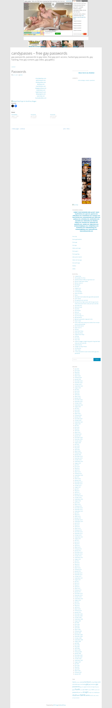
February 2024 (78, 377)
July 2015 (77, 513)
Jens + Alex (66, 129)
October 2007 (78, 658)
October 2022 (78, 403)
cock (99, 682)
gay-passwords (78, 317)
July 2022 (77, 408)
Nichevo (77, 329)
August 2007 (78, 662)
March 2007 (78, 670)
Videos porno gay (76, 248)
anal (81, 682)
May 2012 (77, 564)
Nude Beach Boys (79, 331)
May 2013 (77, 543)
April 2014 (77, 526)
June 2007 (77, 665)
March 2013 (78, 547)
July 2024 (77, 369)
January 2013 (78, 550)
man (86, 689)
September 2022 (79, 405)
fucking (84, 684)
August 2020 (78, 442)
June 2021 (77, 427)
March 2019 (78, 472)
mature (89, 689)
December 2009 (79, 614)
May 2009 (77, 626)
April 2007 (77, 669)
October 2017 (78, 485)
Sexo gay (74, 245)
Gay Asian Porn (78, 305)
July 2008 (77, 643)
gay (87, 684)
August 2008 (78, 641)
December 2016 (79, 495)
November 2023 (79, 382)
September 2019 (79, 461)
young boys (77, 697)
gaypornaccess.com (88, 686)
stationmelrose (78, 345)
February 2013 (78, 549)
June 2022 (77, 410)
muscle (95, 689)
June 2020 (77, 446)
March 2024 (78, 376)
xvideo (73, 268)
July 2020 (77, 444)
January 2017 (78, 494)
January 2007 (78, 674)
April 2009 (77, 627)
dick (76, 684)
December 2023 (79, 381)
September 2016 (79, 499)
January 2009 (78, 633)
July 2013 (77, 540)
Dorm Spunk (78, 298)
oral (98, 689)
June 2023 (77, 391)
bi (91, 682)
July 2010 (77, 602)
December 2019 (79, 456)
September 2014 (79, 521)
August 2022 (78, 406)
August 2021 (78, 424)
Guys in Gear (78, 321)
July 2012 (77, 561)
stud (74, 695)
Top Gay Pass (78, 348)
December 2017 (79, 482)
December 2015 (79, 507)
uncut (91, 695)
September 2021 (79, 422)
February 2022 (78, 415)
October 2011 (78, 576)
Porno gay (74, 242)
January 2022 (78, 417)
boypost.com (78, 288)
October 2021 (78, 420)
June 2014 (77, 523)
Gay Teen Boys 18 (79, 315)
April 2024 (77, 374)
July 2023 (77, 389)
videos (97, 695)
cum (73, 684)
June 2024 (77, 370)
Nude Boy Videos (79, 333)
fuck (81, 684)
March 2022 (78, 413)
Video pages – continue (18, 129)
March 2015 (78, 516)
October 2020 (78, 441)
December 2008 (79, 634)
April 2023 (77, 394)
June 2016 (77, 502)
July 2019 (77, 465)
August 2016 (78, 501)
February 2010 (78, 610)
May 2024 (77, 372)
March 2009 (78, 629)
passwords (75, 692)
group (97, 686)
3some (74, 682)
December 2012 (79, 552)
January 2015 (78, 518)
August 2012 (78, 559)
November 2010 (79, 595)
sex (81, 692)
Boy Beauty (77, 285)
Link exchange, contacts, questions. (86, 80)
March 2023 (78, 396)
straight (85, 692)
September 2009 (79, 619)
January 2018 (78, 480)
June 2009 (77, 624)
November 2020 (79, 439)
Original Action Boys (79, 334)
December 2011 (79, 573)
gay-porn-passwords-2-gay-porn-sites (84, 319)
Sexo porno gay (76, 263)
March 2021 (78, 432)
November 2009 (79, 616)
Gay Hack (77, 309)
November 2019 (79, 458)
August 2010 (78, 600)
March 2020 (78, 451)
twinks (88, 695)
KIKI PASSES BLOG (79, 326)
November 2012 (79, 554)
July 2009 (77, 622)
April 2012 (77, 566)
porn (79, 692)
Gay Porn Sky (78, 314)
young (73, 697)
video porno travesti (77, 257)
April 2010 (77, 607)
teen (78, 695)
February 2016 (78, 506)
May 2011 (77, 585)
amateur (78, 682)
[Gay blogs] (75, 204)
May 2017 (77, 490)
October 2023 (78, 384)
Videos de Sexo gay (77, 260)
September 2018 (79, 475)
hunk (77, 689)
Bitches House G (79, 283)
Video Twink (77, 350)
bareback (87, 682)
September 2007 (79, 660)
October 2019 (78, 459)
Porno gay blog (75, 254)
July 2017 (77, 489)
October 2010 (78, 597)
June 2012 (77, 562)
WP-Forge (55, 705)
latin (84, 689)
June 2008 (77, 645)
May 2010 (77, 605)
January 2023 (78, 398)
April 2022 (77, 411)
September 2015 (79, 511)
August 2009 (78, 621)
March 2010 (78, 609)
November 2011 (79, 574)
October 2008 (78, 638)
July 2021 (77, 425)
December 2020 (79, 437)
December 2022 (79, 399)
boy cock (77, 286)
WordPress (63, 705)
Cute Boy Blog (78, 291)
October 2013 (78, 535)
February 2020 (78, 453)
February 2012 (78, 569)
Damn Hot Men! (78, 293)
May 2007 (77, 667)
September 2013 (79, 537)
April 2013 (77, 545)
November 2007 (79, 657)
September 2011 (79, 578)
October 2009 (78, 617)
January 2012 (78, 571)
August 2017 (78, 487)
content (13, 67)
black (93, 682)
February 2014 (78, 530)
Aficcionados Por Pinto (80, 278)
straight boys (91, 692)
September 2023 (79, 386)
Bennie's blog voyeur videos (81, 281)
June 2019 (77, 466)
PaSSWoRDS (14, 114)
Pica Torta (77, 338)
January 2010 (78, 612)
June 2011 (77, 583)
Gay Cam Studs (78, 307)
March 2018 (78, 478)
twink (82, 695)
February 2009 (78, 631)
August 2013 (78, 538)
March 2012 (78, 568)
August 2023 (78, 388)
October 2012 (78, 555)
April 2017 (77, 492)
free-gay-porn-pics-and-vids (81, 300)
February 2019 (78, 473)
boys (96, 682)
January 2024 (78, 379)
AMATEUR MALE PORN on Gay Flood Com (85, 279)
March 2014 (78, 528)
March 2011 (78, 588)
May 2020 (77, 447)
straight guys (97, 692)
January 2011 (78, 591)
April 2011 (77, 586)
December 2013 (79, 531)
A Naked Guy (78, 276)
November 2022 (79, 401)
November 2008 (79, 636)
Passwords (33, 114)
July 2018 (77, 477)
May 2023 (77, 393)
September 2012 (79, 557)
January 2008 (78, 653)
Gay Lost (77, 312)
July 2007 (77, 663)
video (94, 695)
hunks (81, 689)
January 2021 (78, 436)
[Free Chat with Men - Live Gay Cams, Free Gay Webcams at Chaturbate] (56, 44)
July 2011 (77, 581)
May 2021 (77, 429)
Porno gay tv (75, 251)
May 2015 (77, 514)
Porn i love (77, 339)
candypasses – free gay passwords (39, 53)
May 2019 (77, 468)
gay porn (82, 686)
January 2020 (78, 454)
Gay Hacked (77, 310)
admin (21, 75)
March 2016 (78, 504)
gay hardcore (92, 684)
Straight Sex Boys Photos (81, 346)
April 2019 (77, 470)
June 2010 (77, 603)
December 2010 (79, 593)
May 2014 (77, 525)
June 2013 (77, 542)
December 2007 (79, 655)
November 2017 (79, 483)
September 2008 (79, 639)
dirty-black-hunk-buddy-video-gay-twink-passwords (87, 297)
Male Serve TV (78, 327)
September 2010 (79, 598)
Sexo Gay (74, 236)
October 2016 (78, 497)
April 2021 (77, 430)
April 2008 (77, 648)
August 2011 (78, 579)
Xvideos (74, 265)
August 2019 (78, 463)
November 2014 (79, 520)
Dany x (76, 295)
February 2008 (78, 651)
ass (83, 682)
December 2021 (79, 418)
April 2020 (77, 449)
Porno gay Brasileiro (77, 239)
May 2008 (77, 646)
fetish (78, 684)
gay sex (94, 686)
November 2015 (79, 509)
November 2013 (79, 533)
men (92, 689)
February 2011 (78, 590)
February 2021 (78, 434)
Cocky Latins (78, 290)
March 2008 (78, 650)
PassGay (77, 336)
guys (73, 689)
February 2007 (78, 672)
